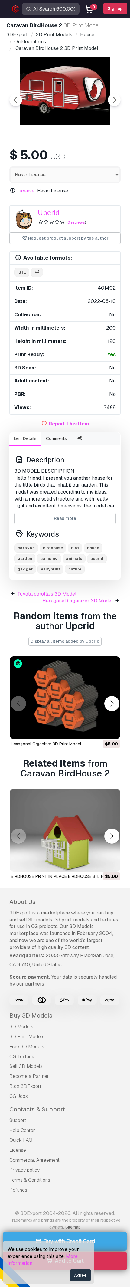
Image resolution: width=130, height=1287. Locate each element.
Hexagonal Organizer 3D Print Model (46, 744)
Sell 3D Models (26, 1066)
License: (26, 191)
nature (74, 569)
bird (75, 547)
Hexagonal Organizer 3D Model (77, 601)
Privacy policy (24, 1170)
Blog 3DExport (25, 1086)
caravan (26, 547)
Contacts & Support (37, 1109)
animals (74, 558)
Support (17, 1120)
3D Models (21, 1026)
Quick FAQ (20, 1140)
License (17, 1150)
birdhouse (53, 547)
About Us (22, 902)
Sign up (115, 8)
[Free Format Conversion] (37, 272)
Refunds (18, 1190)
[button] (111, 703)
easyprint (50, 569)
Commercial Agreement (34, 1160)
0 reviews (76, 222)
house (93, 547)
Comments (56, 438)
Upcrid (49, 212)
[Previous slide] (15, 100)
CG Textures (22, 1056)
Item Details (25, 438)
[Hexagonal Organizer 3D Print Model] (65, 697)
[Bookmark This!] (111, 730)
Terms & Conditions (29, 1180)
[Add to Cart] (98, 730)
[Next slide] (114, 100)
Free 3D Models (26, 1046)
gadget (25, 569)
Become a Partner (29, 1076)
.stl (22, 272)
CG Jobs (18, 1096)
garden (25, 558)
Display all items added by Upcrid (65, 641)
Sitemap (73, 1227)
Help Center (22, 1130)
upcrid (96, 558)
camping (49, 558)
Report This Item (69, 424)
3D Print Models (26, 1036)
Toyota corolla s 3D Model (46, 594)
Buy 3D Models (30, 1015)
